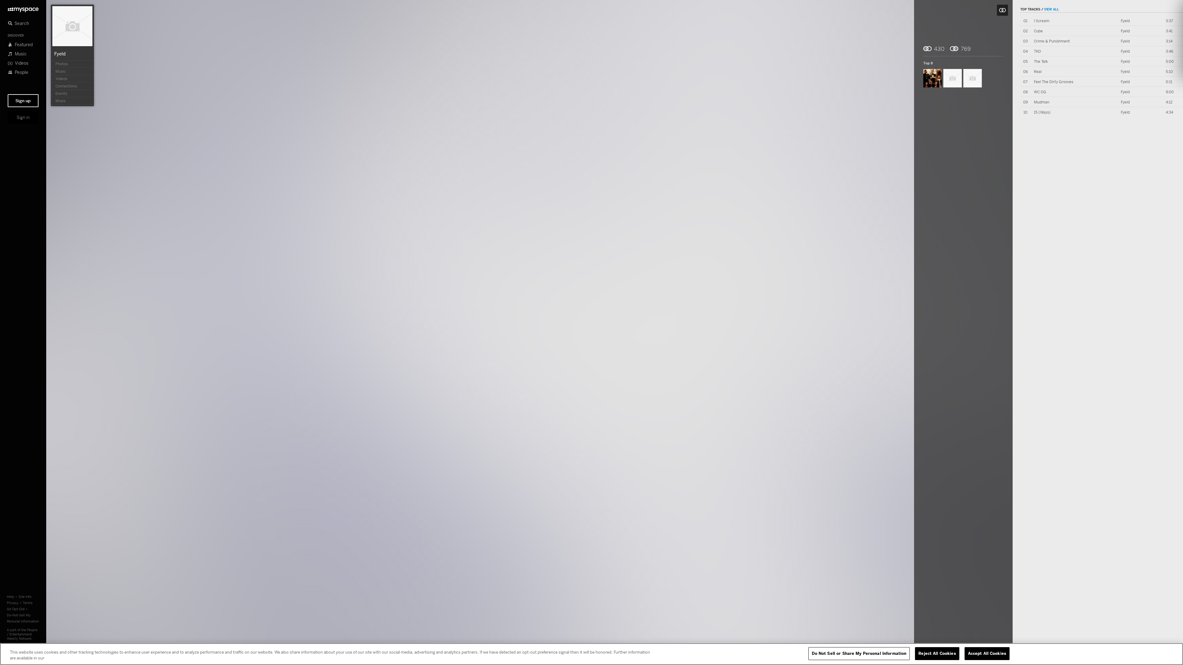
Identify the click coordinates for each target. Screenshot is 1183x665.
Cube (1038, 31)
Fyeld (60, 53)
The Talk (1041, 61)
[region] (591, 654)
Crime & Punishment (1052, 41)
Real (1038, 71)
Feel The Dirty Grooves (1053, 81)
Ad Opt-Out (16, 609)
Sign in (23, 117)
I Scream (1041, 20)
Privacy (12, 602)
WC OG (1040, 92)
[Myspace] (23, 8)
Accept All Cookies (987, 653)
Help (10, 596)
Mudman (1041, 102)
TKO (1037, 51)
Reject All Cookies (937, 653)
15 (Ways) (1042, 112)
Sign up (23, 100)
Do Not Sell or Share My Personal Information (859, 653)
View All (1051, 9)
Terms (28, 602)
